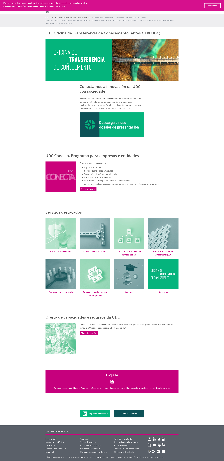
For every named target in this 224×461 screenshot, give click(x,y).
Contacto (69, 24)
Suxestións (50, 445)
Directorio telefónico (55, 442)
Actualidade (50, 24)
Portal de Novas (121, 445)
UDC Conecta (98, 18)
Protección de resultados (114, 18)
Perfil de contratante (123, 439)
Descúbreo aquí (88, 189)
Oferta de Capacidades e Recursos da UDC (137, 21)
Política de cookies (88, 442)
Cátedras (129, 292)
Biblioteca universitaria (124, 452)
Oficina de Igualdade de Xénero (93, 452)
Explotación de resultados (135, 18)
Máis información (88, 333)
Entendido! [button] (212, 6)
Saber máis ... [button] (61, 6)
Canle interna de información (126, 448)
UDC (47, 12)
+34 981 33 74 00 (103, 457)
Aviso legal (84, 439)
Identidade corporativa (90, 448)
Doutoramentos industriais (61, 292)
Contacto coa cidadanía (56, 448)
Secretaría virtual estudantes (126, 442)
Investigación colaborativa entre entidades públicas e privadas (68, 21)
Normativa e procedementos (164, 21)
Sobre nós (59, 24)
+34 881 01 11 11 (156, 457)
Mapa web (50, 452)
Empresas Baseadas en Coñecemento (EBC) (106, 21)
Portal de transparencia (90, 445)
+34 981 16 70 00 (87, 457)
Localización (51, 439)
